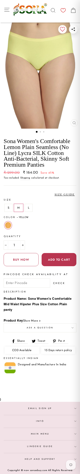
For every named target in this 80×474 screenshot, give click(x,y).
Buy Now (21, 259)
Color (16, 217)
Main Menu (40, 433)
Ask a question (40, 327)
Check (59, 283)
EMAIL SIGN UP (40, 408)
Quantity (12, 236)
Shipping (25, 178)
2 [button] (41, 132)
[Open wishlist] (63, 9)
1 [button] (37, 132)
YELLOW (8, 225)
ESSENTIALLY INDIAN (21, 358)
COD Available (21, 350)
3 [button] (44, 132)
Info (40, 421)
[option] (40, 76)
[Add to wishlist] (62, 29)
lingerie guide (40, 446)
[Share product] (73, 29)
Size (7, 200)
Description (15, 292)
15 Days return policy (58, 350)
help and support (40, 459)
